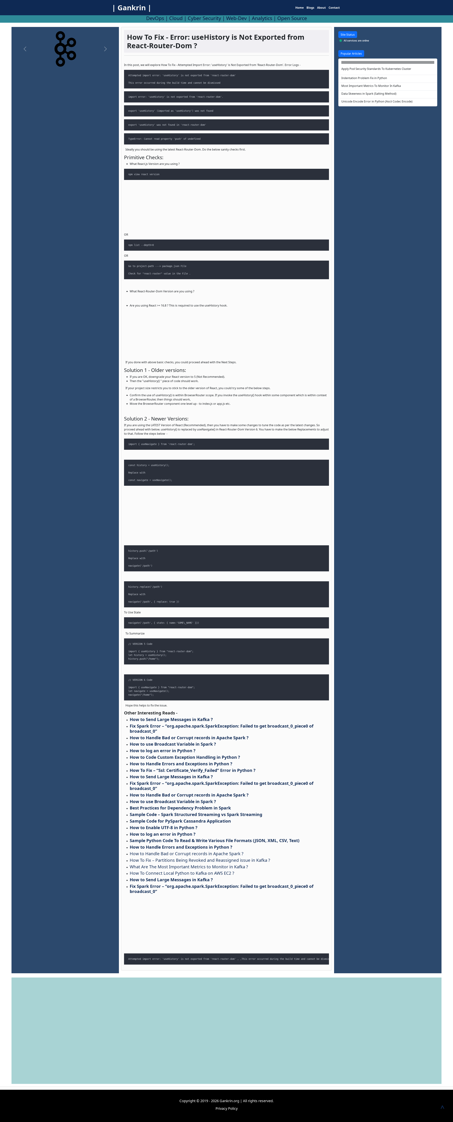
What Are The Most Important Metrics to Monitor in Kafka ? (189, 867)
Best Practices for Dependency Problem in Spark (180, 808)
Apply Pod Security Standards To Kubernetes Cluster (376, 69)
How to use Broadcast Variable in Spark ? (173, 744)
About (321, 8)
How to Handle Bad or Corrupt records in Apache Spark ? (189, 737)
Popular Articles (351, 53)
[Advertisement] (65, 96)
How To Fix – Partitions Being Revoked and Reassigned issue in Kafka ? (200, 860)
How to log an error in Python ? (162, 750)
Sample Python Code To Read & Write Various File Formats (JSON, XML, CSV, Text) (214, 840)
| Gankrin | (131, 7)
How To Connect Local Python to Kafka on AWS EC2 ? (182, 873)
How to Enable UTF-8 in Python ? (163, 827)
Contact (334, 8)
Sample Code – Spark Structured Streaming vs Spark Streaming (196, 814)
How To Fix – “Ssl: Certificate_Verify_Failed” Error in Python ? (192, 770)
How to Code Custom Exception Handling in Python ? (185, 757)
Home (299, 8)
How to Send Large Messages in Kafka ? (171, 719)
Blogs (310, 8)
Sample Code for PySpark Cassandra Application (180, 821)
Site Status (348, 35)
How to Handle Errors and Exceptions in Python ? (181, 764)
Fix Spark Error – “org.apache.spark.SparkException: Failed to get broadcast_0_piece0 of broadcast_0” (221, 728)
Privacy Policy (227, 1108)
